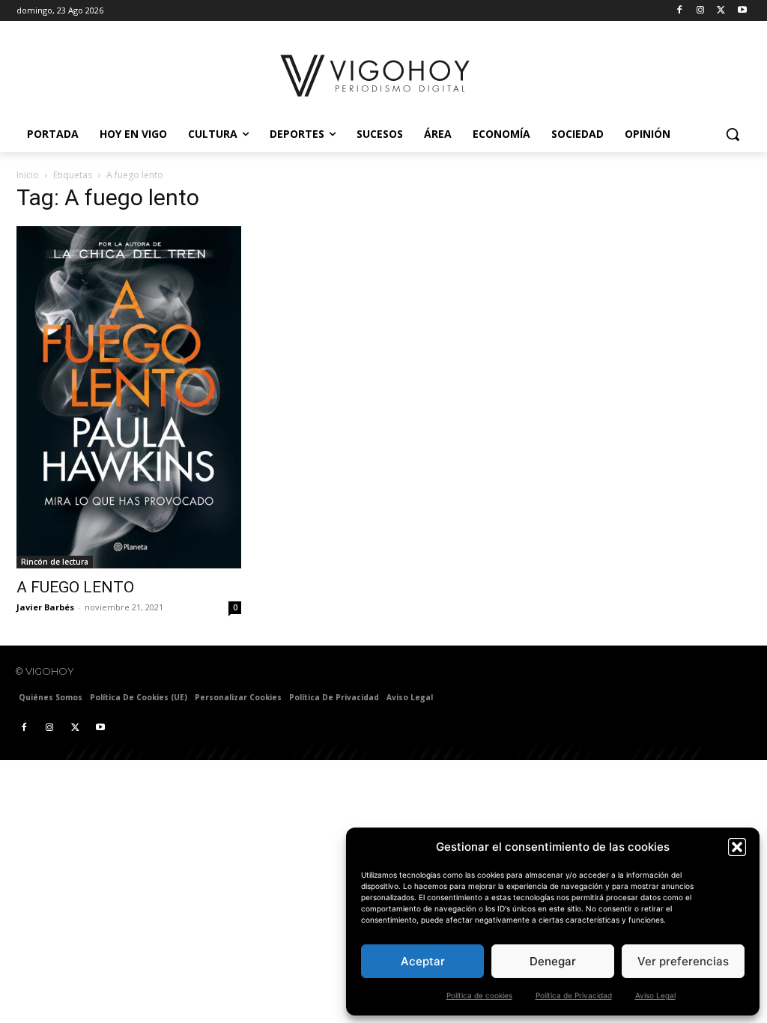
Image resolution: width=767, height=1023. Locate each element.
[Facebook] (679, 10)
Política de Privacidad (574, 995)
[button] (737, 847)
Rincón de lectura (54, 561)
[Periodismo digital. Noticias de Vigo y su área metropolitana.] (376, 75)
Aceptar (423, 961)
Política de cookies (479, 995)
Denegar (553, 961)
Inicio (27, 175)
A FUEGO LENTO (75, 587)
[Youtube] (742, 10)
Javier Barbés (45, 607)
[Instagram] (700, 10)
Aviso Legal (655, 995)
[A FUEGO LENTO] (128, 397)
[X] (721, 10)
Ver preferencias (683, 961)
